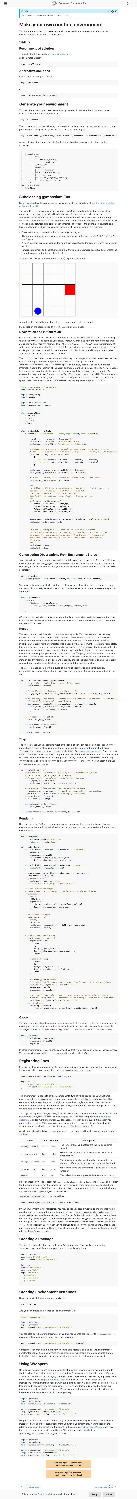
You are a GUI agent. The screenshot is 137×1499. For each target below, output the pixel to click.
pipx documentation (58, 54)
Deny (94, 1494)
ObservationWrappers (93, 1427)
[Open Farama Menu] (128, 3)
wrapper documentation (53, 1379)
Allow (109, 1494)
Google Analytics (46, 1494)
